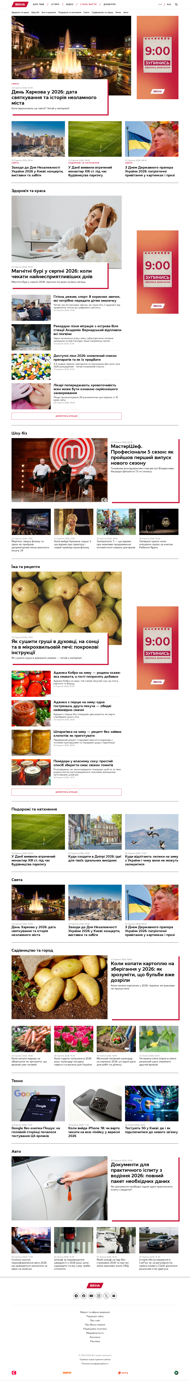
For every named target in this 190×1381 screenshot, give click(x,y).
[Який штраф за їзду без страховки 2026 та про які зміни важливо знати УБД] (116, 1240)
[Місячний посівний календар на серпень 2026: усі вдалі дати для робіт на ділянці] (116, 1039)
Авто (126, 12)
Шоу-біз (35, 12)
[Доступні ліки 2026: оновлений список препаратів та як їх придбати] (31, 367)
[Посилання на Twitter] (106, 1296)
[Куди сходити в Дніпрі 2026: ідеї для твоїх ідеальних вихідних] (95, 832)
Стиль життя (88, 4)
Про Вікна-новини (95, 1324)
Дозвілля (110, 4)
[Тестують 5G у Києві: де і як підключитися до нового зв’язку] (151, 1103)
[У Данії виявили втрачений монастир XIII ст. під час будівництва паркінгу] (95, 139)
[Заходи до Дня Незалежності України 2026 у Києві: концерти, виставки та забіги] (38, 139)
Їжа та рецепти (49, 12)
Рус (169, 4)
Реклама (95, 1341)
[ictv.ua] (123, 1373)
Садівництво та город (102, 12)
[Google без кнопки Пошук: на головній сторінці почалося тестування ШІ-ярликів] (38, 1103)
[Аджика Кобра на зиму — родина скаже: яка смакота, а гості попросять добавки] (31, 684)
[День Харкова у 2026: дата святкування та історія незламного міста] (71, 55)
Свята (86, 12)
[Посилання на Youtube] (91, 1296)
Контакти (95, 1337)
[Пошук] (176, 4)
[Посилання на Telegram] (76, 1296)
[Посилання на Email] (114, 1296)
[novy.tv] (176, 1373)
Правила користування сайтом (95, 1359)
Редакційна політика (95, 1329)
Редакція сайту (95, 1316)
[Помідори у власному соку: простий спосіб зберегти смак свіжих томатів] (31, 772)
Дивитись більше (67, 416)
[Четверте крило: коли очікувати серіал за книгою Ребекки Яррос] (158, 522)
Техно (118, 12)
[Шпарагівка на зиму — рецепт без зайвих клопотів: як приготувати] (31, 743)
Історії (55, 4)
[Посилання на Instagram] (99, 1296)
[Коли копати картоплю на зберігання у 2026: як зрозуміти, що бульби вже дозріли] (60, 987)
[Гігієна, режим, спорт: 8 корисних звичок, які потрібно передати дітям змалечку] (31, 308)
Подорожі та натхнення (69, 12)
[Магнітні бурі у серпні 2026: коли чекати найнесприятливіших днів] (67, 232)
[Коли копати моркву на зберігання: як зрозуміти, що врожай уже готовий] (31, 1039)
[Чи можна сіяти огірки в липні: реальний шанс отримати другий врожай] (158, 1039)
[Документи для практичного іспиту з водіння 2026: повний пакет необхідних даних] (60, 1188)
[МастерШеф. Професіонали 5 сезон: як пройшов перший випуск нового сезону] (60, 470)
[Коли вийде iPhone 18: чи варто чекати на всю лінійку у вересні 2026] (95, 1103)
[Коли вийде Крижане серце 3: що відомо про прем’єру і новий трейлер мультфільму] (73, 522)
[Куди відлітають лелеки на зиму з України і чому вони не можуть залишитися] (151, 832)
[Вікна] (20, 4)
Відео (69, 4)
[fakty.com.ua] (67, 1373)
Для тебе (38, 4)
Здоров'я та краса (20, 12)
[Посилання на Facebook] (84, 1296)
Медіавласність (95, 1333)
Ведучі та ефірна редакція (95, 1312)
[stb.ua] (14, 1373)
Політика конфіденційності (95, 1364)
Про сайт (95, 1320)
